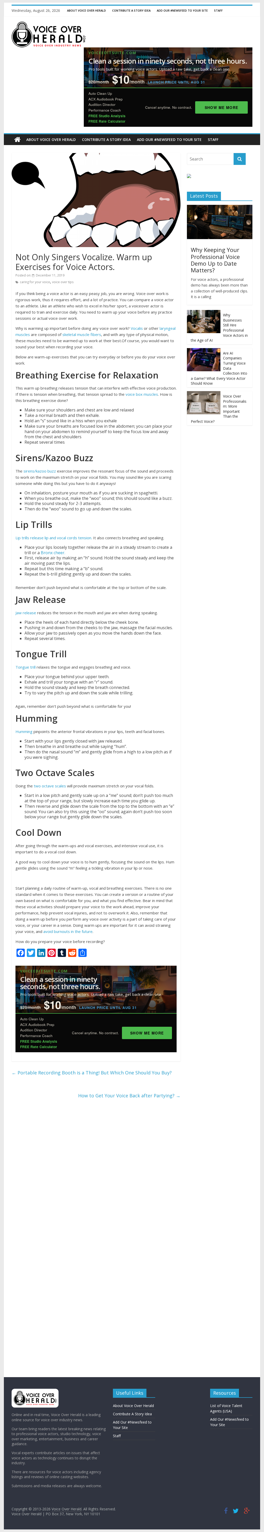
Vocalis (137, 328)
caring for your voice (35, 282)
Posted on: (39, 275)
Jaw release (25, 612)
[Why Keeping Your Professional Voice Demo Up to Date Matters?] (219, 207)
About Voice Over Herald (86, 10)
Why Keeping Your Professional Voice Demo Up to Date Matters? (215, 260)
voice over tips (62, 282)
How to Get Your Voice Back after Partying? (129, 1095)
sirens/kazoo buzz (39, 471)
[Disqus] (96, 1171)
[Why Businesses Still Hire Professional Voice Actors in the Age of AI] (203, 312)
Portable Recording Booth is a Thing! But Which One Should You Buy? (92, 1073)
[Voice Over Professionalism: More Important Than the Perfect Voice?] (203, 393)
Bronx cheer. (53, 552)
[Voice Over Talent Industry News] (48, 25)
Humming (23, 731)
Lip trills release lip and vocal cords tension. (53, 537)
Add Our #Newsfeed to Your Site (182, 10)
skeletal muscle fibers (81, 334)
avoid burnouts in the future (68, 931)
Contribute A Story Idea (131, 10)
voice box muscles (142, 394)
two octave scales (49, 785)
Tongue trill (25, 667)
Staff (218, 10)
